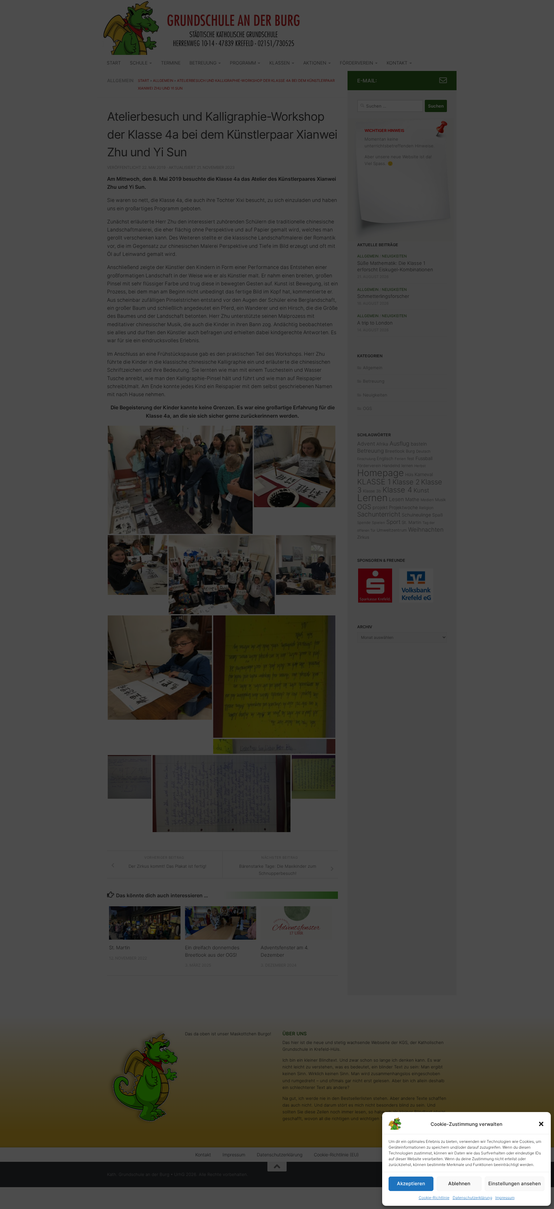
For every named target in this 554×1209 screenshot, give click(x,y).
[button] (541, 1124)
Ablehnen (459, 1183)
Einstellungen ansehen (514, 1183)
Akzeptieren (411, 1183)
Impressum (505, 1197)
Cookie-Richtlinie (434, 1197)
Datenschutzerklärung (472, 1197)
